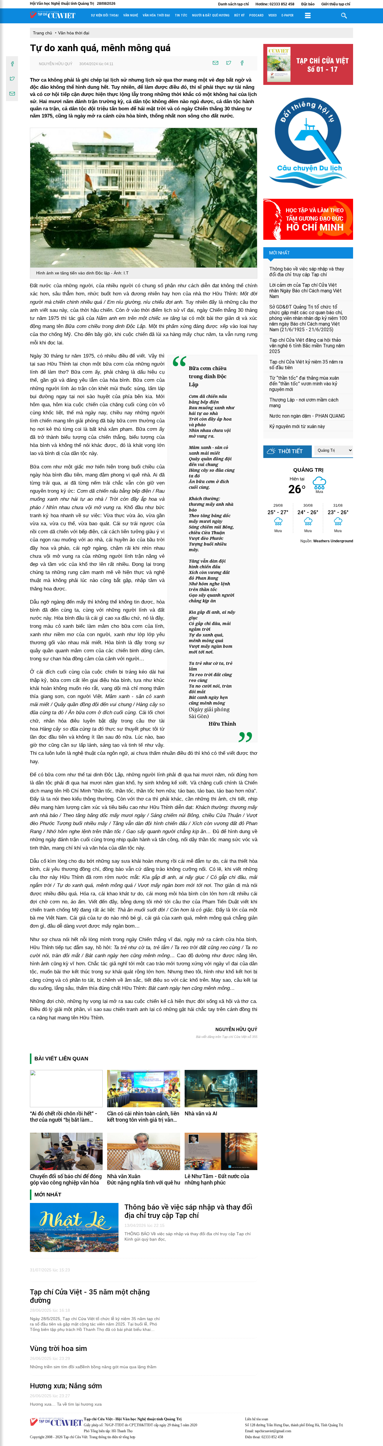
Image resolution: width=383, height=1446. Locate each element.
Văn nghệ (130, 15)
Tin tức (181, 15)
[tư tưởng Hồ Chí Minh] (308, 238)
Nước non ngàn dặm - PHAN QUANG (307, 416)
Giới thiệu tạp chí (335, 4)
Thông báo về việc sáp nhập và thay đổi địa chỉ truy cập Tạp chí (306, 271)
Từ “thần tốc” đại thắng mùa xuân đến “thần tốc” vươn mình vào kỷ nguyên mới (304, 383)
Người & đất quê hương (211, 15)
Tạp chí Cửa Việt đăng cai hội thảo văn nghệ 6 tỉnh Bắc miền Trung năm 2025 (307, 345)
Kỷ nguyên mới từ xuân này (297, 426)
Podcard (256, 15)
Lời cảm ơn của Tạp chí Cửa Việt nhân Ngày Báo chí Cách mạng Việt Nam (305, 290)
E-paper (288, 15)
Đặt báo (307, 4)
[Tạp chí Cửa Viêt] (52, 17)
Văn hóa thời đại (156, 15)
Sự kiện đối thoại (104, 15)
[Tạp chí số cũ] (308, 83)
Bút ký (239, 15)
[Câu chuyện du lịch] (308, 191)
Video (272, 15)
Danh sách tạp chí (233, 4)
